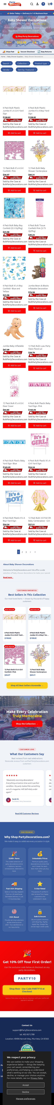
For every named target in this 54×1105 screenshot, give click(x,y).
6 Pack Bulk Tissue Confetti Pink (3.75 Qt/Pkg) (37, 228)
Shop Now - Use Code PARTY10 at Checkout (27, 990)
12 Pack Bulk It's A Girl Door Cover (13, 404)
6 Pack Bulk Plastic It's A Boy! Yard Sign (14, 519)
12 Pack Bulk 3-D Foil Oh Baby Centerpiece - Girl (39, 519)
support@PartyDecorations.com (27, 1030)
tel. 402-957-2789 (27, 1034)
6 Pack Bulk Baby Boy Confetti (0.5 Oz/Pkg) (13, 227)
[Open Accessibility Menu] (37, 4)
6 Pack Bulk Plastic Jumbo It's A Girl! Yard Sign (13, 110)
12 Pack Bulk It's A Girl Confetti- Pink (13, 169)
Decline (25, 1091)
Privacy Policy (37, 1077)
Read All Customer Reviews (27, 813)
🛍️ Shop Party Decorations (27, 36)
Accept (26, 1084)
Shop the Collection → (27, 723)
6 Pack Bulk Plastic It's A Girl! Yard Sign (39, 462)
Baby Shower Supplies (15, 56)
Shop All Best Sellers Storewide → (27, 685)
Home (3, 56)
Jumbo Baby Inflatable (13, 345)
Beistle (5, 104)
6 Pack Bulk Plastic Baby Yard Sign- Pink (39, 404)
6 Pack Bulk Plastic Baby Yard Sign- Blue (14, 462)
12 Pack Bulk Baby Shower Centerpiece (37, 169)
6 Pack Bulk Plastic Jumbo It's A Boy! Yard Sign (38, 110)
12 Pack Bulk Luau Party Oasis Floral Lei (39, 347)
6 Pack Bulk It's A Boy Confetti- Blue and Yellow (13, 288)
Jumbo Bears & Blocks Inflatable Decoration (38, 287)
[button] (23, 63)
